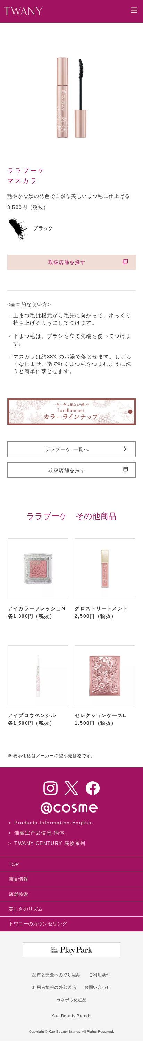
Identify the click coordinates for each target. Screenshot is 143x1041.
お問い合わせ (97, 987)
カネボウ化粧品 (71, 999)
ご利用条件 (100, 974)
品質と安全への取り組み (56, 974)
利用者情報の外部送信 (54, 987)
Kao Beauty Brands (71, 1015)
